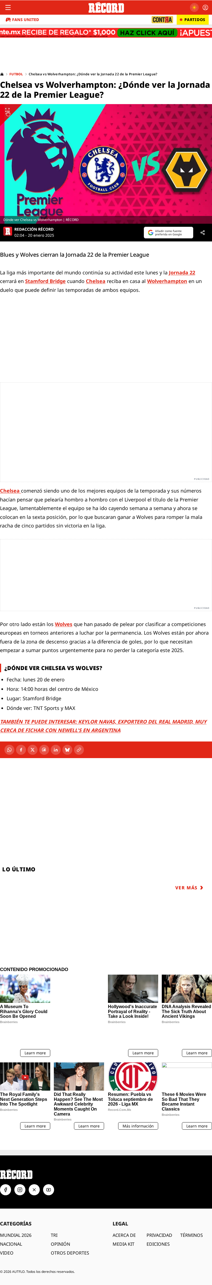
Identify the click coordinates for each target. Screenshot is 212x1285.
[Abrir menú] (8, 7)
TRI (54, 1220)
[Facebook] (21, 750)
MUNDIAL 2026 (15, 1220)
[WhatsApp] (9, 750)
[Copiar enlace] (79, 750)
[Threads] (44, 750)
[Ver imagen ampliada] (106, 164)
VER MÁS (186, 888)
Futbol (16, 74)
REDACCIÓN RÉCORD (34, 229)
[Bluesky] (67, 750)
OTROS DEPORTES (70, 1238)
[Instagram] (19, 1175)
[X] (33, 750)
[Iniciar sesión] (205, 7)
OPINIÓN (60, 1229)
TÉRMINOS (191, 1220)
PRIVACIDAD (159, 1220)
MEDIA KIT (123, 1229)
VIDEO (7, 1238)
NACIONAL (11, 1229)
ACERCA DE (124, 1220)
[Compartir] (203, 232)
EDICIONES (158, 1229)
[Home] (2, 74)
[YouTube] (48, 1175)
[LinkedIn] (56, 750)
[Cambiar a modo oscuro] (194, 7)
